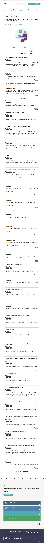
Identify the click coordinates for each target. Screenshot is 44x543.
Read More (36, 80)
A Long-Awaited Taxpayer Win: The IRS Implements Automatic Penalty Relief (18, 126)
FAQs (16, 532)
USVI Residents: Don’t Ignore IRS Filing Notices (13, 71)
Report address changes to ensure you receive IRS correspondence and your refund (20, 445)
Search (18, 3)
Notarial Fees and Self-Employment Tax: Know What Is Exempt (16, 98)
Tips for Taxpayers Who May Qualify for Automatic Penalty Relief (17, 57)
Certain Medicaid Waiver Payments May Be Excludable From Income (17, 315)
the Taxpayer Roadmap (18, 24)
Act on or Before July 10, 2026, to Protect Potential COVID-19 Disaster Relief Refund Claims (21, 140)
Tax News (7, 88)
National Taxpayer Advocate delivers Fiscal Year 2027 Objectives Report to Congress (20, 169)
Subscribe (14, 531)
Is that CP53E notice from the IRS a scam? (13, 303)
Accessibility (11, 532)
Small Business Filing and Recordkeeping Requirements (15, 387)
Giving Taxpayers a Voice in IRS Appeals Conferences (15, 112)
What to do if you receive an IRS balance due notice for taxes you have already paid (20, 210)
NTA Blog (7, 143)
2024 (10, 214)
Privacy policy (6, 532)
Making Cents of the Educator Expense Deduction (14, 289)
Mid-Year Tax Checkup (9, 250)
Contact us (10, 531)
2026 (10, 74)
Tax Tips (7, 74)
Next (26, 471)
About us (5, 531)
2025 (10, 462)
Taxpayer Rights (20, 531)
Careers (19, 532)
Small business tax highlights (11, 373)
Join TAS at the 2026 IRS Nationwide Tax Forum (14, 264)
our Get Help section (28, 23)
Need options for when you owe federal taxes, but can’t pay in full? (17, 459)
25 (23, 471)
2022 (10, 280)
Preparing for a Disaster (10, 329)
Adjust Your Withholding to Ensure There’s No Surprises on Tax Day (17, 431)
